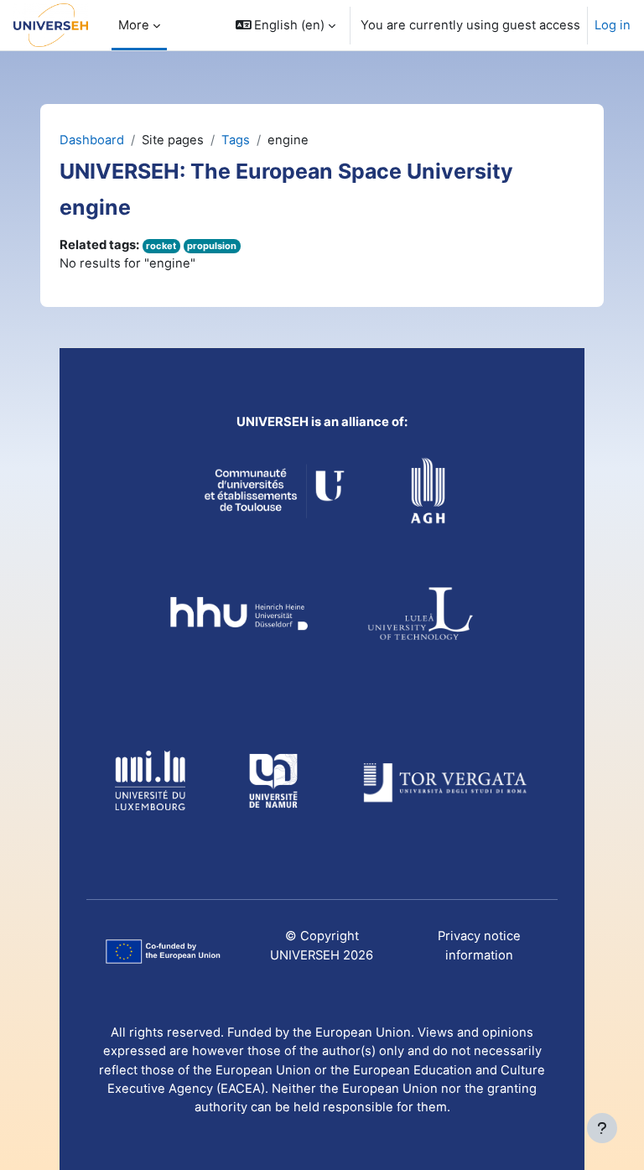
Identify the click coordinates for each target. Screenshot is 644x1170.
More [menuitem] (133, 25)
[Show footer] (602, 1128)
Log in (613, 25)
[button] (286, 25)
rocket (161, 246)
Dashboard (92, 140)
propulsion (211, 246)
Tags (235, 140)
